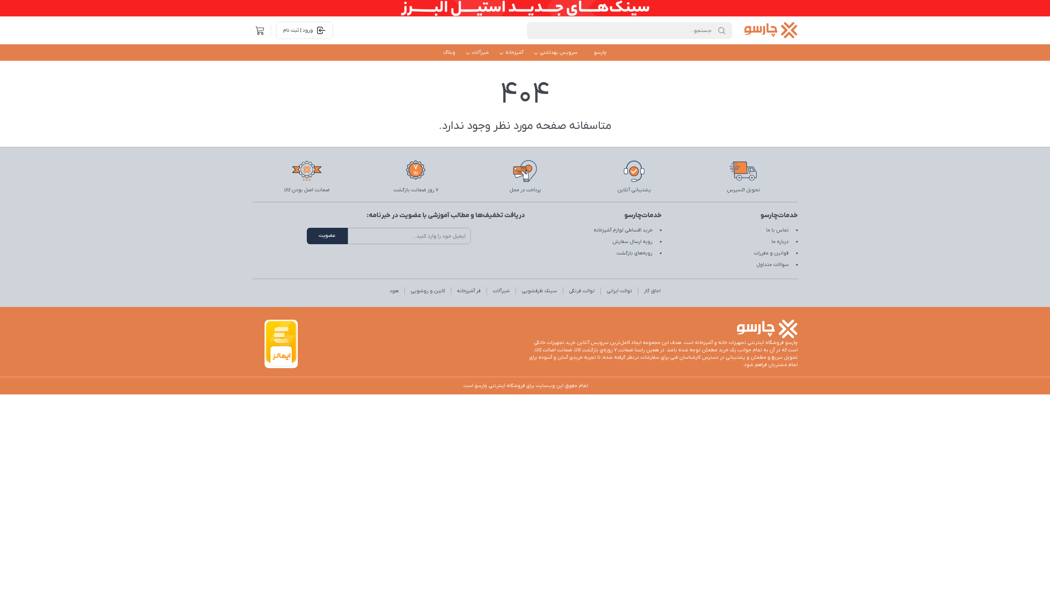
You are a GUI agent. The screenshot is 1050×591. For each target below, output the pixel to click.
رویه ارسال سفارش (632, 241)
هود (394, 291)
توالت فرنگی (582, 291)
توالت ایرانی (619, 291)
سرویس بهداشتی (559, 52)
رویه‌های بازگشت (634, 253)
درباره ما (780, 241)
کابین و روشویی (428, 291)
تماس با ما (777, 230)
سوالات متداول (772, 264)
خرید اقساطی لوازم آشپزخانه (623, 230)
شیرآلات (480, 52)
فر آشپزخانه (469, 291)
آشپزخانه (514, 52)
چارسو (600, 52)
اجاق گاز (652, 291)
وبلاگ (449, 52)
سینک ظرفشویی (539, 291)
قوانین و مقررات (771, 253)
